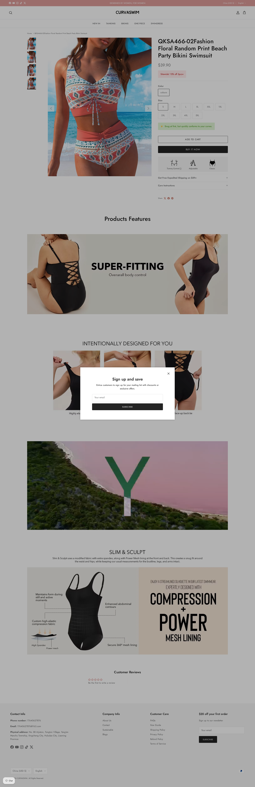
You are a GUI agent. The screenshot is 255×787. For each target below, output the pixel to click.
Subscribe (127, 406)
